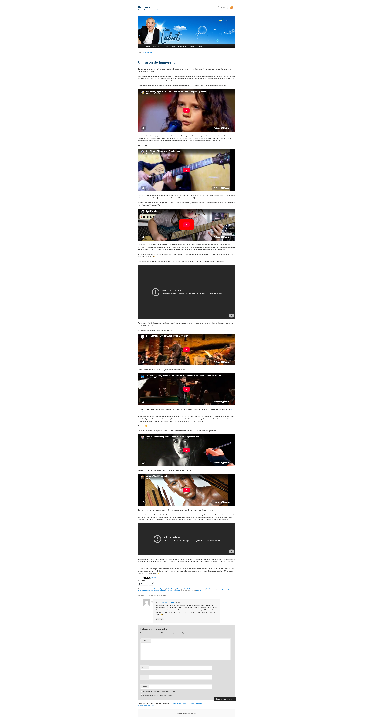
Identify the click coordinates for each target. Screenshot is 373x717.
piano (139, 590)
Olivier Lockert (187, 589)
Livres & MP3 (182, 46)
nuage (231, 589)
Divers (200, 46)
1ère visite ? (156, 46)
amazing (203, 589)
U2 (160, 590)
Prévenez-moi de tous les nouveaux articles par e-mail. (157, 695)
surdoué (156, 590)
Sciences (178, 589)
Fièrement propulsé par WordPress (186, 713)
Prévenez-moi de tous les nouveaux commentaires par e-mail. (159, 691)
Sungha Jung (149, 590)
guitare (219, 589)
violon (163, 590)
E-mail (144, 676)
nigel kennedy (225, 589)
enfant (214, 589)
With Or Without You (174, 590)
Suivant (232, 52)
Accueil (148, 46)
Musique (168, 589)
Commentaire (146, 640)
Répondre (159, 619)
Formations (192, 46)
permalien (198, 590)
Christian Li (209, 589)
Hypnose (144, 7)
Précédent (224, 52)
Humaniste (157, 589)
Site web (144, 686)
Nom (144, 667)
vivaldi (167, 590)
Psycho (173, 46)
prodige (144, 590)
